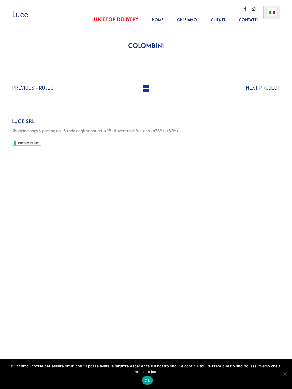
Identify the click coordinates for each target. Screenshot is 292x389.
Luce (20, 14)
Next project (263, 87)
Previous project (34, 87)
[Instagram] (253, 8)
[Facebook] (245, 8)
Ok (147, 380)
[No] (285, 374)
